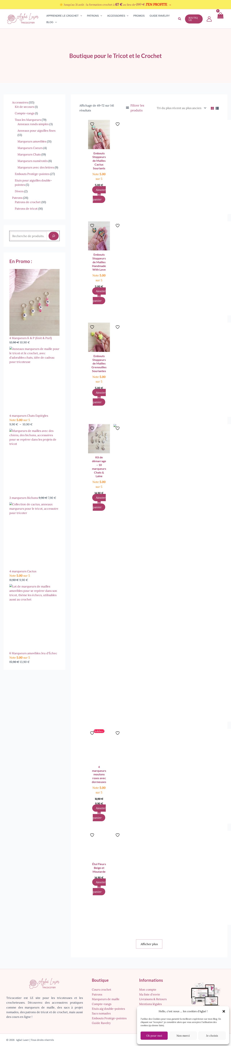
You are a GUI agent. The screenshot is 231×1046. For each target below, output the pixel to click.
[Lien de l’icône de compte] (209, 19)
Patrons (97, 994)
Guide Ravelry (101, 1023)
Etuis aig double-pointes (108, 1008)
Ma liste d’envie (149, 994)
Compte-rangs (101, 1004)
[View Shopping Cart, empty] (220, 19)
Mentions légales (150, 1004)
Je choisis (212, 1035)
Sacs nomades (101, 1013)
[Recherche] (54, 236)
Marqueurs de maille (105, 999)
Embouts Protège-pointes (109, 1018)
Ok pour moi (154, 1035)
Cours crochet (101, 989)
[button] (224, 1011)
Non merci (183, 1035)
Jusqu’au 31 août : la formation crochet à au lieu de (118, 4)
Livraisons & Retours (153, 999)
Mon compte (147, 989)
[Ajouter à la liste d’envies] (92, 124)
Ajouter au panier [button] (99, 194)
